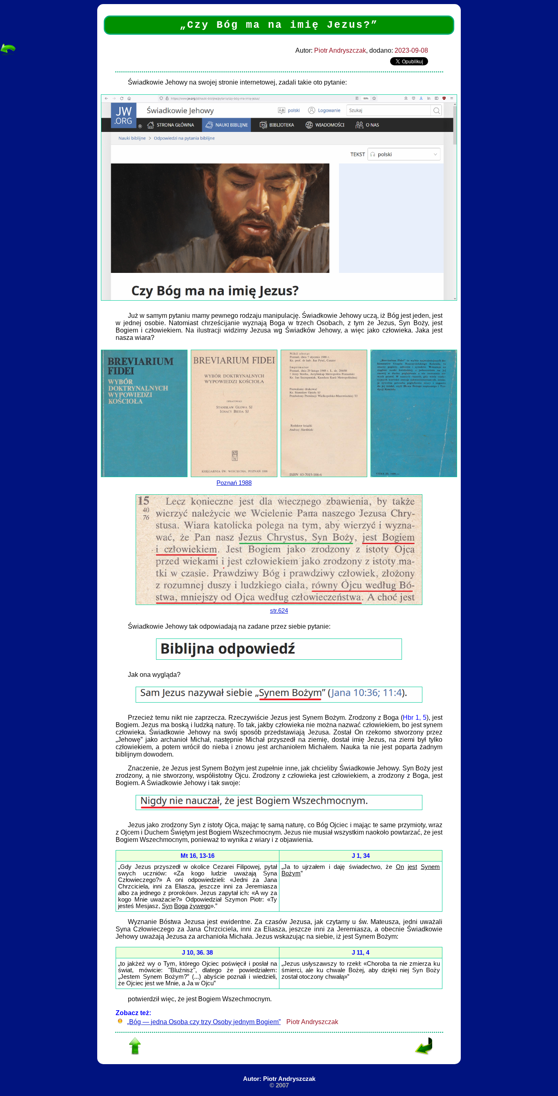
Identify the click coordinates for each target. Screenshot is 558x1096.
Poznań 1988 (234, 483)
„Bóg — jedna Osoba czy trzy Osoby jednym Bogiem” (204, 1021)
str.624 (279, 610)
